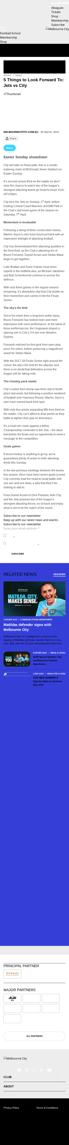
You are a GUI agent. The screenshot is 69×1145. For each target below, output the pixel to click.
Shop (3, 42)
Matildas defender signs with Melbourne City (27, 627)
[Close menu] (61, 1126)
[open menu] (2, 29)
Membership (8, 37)
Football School (10, 33)
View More (59, 574)
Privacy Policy (32, 533)
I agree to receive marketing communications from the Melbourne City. (34, 543)
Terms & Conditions (47, 1107)
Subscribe (17, 554)
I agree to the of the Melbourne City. (35, 535)
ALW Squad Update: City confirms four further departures (47, 660)
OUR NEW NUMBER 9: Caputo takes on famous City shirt (47, 681)
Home (7, 75)
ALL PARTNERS (34, 1036)
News (18, 75)
